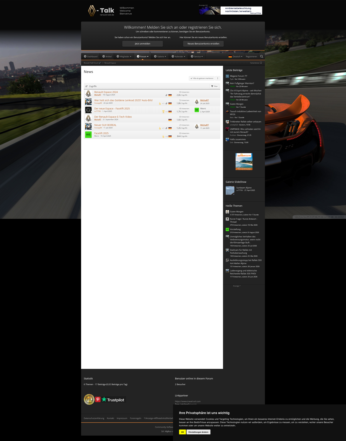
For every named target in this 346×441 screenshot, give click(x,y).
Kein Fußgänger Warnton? (242, 83)
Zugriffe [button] (93, 86)
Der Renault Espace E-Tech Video (113, 116)
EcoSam (233, 135)
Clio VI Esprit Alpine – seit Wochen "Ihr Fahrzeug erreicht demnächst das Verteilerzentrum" (246, 93)
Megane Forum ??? (238, 76)
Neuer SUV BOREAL (105, 125)
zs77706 (97, 111)
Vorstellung (235, 229)
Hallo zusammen (238, 139)
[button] (235, 56)
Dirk (231, 142)
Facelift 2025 (101, 133)
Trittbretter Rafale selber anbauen (245, 121)
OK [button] (182, 432)
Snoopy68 (98, 103)
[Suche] (262, 56)
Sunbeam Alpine (244, 187)
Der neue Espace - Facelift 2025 (112, 108)
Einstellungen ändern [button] (198, 432)
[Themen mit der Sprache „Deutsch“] (170, 95)
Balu (231, 117)
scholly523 (234, 125)
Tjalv (232, 79)
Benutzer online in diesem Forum (194, 378)
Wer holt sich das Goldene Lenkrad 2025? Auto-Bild (123, 100)
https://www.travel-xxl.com (188, 401)
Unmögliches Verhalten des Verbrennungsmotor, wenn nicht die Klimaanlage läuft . (245, 239)
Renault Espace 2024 (106, 92)
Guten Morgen (236, 104)
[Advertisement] (152, 148)
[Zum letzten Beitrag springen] (197, 102)
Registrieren (251, 56)
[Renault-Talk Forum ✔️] (173, 11)
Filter (216, 86)
